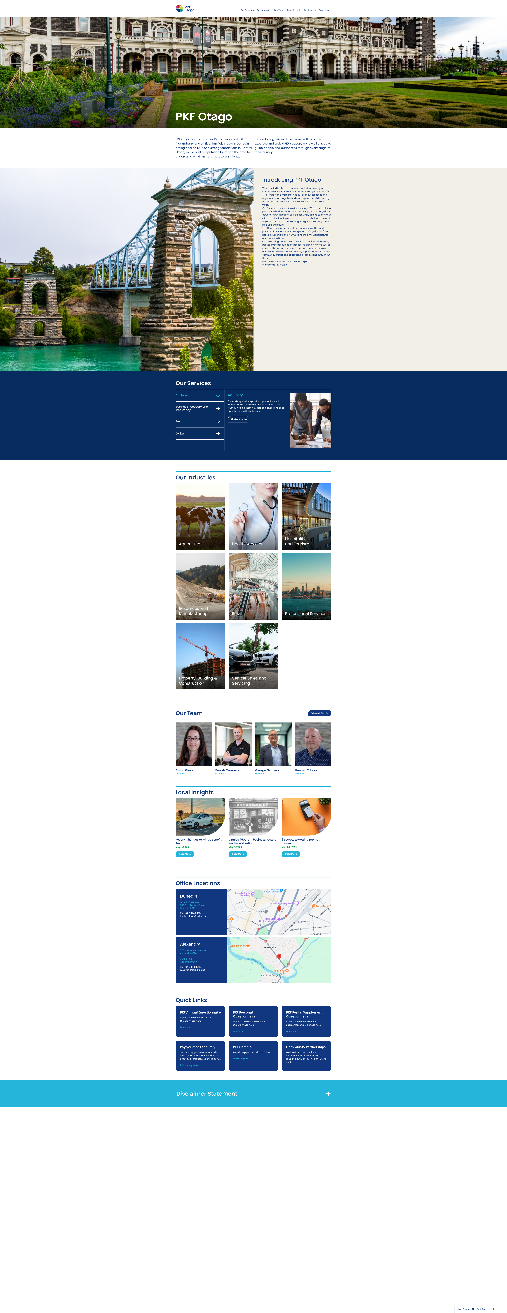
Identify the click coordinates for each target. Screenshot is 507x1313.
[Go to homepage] (185, 8)
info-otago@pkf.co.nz (194, 916)
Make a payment (189, 1065)
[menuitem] (247, 8)
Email (194, 748)
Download (185, 1027)
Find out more (239, 419)
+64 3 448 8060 (192, 967)
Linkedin (313, 752)
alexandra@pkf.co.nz (193, 969)
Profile (193, 740)
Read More (185, 853)
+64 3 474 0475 (192, 913)
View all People (319, 713)
